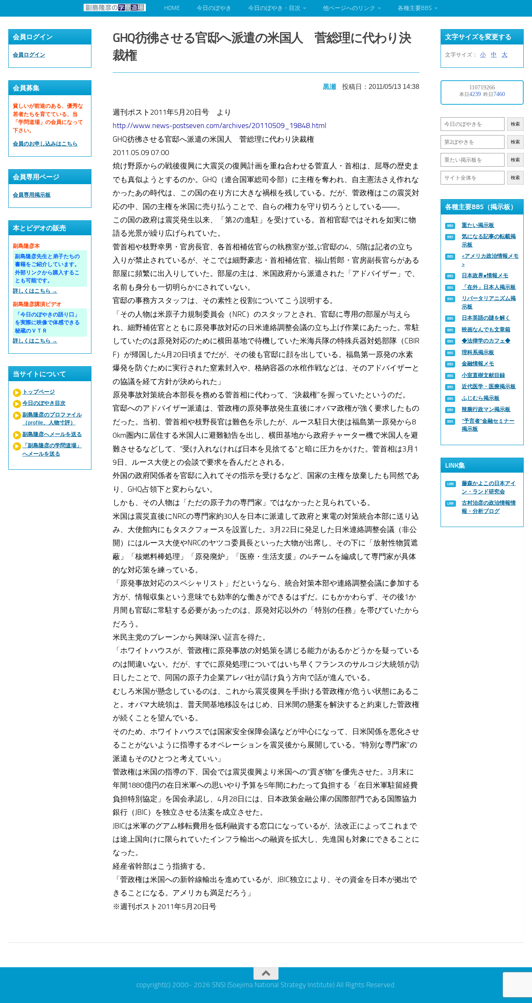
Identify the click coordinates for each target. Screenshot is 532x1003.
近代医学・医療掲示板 (489, 386)
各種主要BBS (415, 8)
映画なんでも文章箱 (486, 329)
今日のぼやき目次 (44, 403)
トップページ (38, 392)
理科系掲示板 (478, 352)
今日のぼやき (214, 8)
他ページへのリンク (349, 8)
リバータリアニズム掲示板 (489, 302)
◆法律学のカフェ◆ (486, 341)
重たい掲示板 (478, 225)
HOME (172, 8)
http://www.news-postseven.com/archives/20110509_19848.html (219, 125)
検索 (515, 124)
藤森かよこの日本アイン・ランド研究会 (489, 487)
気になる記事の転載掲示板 (489, 240)
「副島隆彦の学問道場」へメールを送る (52, 449)
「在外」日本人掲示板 (489, 287)
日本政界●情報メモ (485, 275)
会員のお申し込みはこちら (45, 143)
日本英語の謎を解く (486, 318)
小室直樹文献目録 (483, 375)
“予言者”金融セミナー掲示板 (488, 425)
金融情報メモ (478, 363)
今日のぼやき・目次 (274, 8)
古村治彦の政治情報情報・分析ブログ (489, 507)
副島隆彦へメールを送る (52, 434)
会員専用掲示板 (32, 195)
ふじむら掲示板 (481, 398)
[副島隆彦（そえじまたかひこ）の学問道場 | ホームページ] (114, 7)
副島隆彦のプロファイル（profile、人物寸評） (52, 419)
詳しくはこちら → (35, 291)
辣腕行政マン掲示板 (486, 409)
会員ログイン (29, 55)
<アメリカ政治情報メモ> (490, 260)
